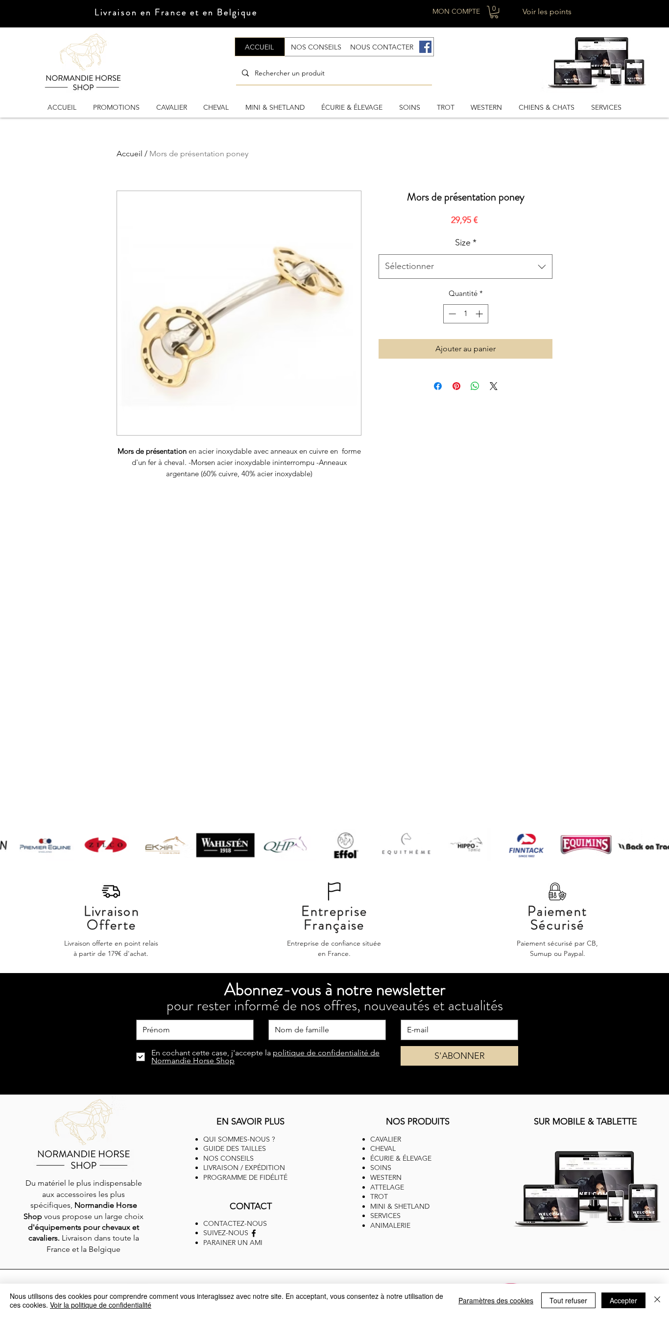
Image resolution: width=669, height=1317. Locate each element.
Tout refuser (568, 1300)
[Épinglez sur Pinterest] (456, 386)
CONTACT (251, 1206)
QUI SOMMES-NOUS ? (239, 1139)
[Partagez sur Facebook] (438, 386)
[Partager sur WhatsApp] (475, 386)
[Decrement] (451, 314)
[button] (494, 12)
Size (466, 242)
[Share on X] (494, 386)
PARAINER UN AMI (233, 1242)
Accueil (130, 153)
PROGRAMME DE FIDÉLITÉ (245, 1177)
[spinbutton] (465, 314)
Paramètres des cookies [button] (495, 1300)
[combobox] (465, 266)
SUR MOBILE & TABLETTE (585, 1121)
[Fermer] (657, 1300)
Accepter (623, 1300)
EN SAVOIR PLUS (250, 1121)
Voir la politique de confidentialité (100, 1305)
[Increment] (480, 314)
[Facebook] (425, 47)
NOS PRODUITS (418, 1121)
